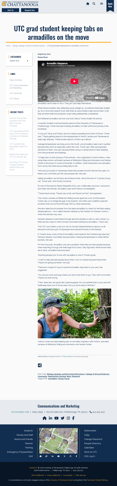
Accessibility (68, 475)
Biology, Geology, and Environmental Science (66, 374)
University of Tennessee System (61, 480)
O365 (86, 435)
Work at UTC (90, 452)
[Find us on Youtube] (58, 456)
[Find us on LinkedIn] (51, 419)
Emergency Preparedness (20, 452)
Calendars (89, 447)
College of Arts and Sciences (97, 374)
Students (28, 430)
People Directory (92, 443)
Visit (31, 456)
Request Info (30, 10)
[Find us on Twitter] (63, 419)
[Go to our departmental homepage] (45, 419)
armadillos (52, 379)
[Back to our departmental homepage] (41, 456)
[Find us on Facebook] (76, 456)
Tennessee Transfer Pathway (97, 480)
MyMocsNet (90, 430)
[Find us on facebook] (73, 419)
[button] (94, 4)
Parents (29, 443)
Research (76, 376)
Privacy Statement (53, 475)
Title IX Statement (37, 475)
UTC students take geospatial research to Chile (18, 146)
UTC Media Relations (67, 356)
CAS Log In (89, 456)
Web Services (81, 475)
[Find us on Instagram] (68, 419)
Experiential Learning (57, 376)
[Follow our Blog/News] (46, 456)
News (69, 376)
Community (42, 376)
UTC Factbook (15, 93)
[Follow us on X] (64, 456)
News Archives (15, 80)
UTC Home (14, 99)
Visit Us (10, 10)
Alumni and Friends (23, 439)
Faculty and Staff (25, 435)
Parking (29, 447)
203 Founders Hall (20, 412)
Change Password (93, 439)
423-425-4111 (98, 412)
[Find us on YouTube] (56, 419)
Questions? (33, 468)
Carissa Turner (64, 379)
